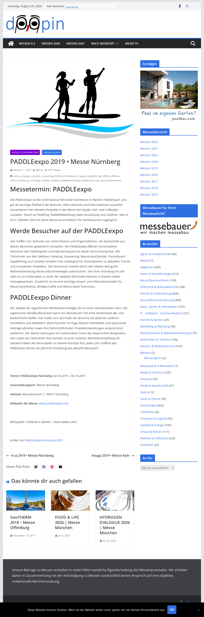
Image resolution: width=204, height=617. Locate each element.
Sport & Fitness (150, 399)
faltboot (59, 176)
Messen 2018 (149, 175)
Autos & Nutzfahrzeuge (155, 274)
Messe (39, 170)
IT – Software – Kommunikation (160, 313)
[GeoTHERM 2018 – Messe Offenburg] (25, 493)
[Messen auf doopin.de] (11, 43)
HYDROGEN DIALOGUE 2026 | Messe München (115, 524)
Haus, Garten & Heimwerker (159, 306)
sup (97, 180)
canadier (35, 176)
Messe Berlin (153, 358)
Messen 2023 (149, 148)
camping (24, 176)
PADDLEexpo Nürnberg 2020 (44, 440)
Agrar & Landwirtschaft (155, 254)
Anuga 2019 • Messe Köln (110, 455)
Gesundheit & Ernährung (157, 300)
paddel (55, 180)
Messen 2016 (149, 188)
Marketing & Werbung (155, 326)
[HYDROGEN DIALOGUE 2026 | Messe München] (115, 493)
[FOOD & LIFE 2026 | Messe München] (70, 493)
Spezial (145, 392)
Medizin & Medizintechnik (157, 346)
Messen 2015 (149, 194)
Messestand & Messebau (157, 366)
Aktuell (144, 260)
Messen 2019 (149, 168)
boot (15, 176)
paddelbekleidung (70, 180)
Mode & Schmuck (151, 372)
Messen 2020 (149, 162)
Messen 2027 (75, 43)
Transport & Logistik (153, 418)
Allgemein (147, 267)
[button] (116, 43)
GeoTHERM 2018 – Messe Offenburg (22, 522)
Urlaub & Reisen (51, 152)
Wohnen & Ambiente (154, 438)
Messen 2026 (51, 43)
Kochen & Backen (151, 320)
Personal (146, 379)
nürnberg (35, 180)
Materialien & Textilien (155, 339)
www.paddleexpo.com (54, 403)
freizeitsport (71, 176)
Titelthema (147, 412)
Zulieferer (146, 445)
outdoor (45, 180)
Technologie (148, 405)
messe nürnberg (19, 180)
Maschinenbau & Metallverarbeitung (164, 333)
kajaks (82, 176)
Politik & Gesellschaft (154, 385)
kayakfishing (94, 176)
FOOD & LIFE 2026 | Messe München (67, 522)
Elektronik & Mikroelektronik (159, 287)
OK (172, 609)
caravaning (47, 176)
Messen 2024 (149, 142)
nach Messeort (102, 43)
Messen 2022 (149, 155)
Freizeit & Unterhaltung (25, 152)
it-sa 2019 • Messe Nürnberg (32, 455)
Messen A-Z (27, 43)
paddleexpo (87, 180)
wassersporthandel (111, 180)
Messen (145, 353)
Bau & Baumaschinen (154, 280)
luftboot (106, 176)
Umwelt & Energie (152, 425)
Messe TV (131, 43)
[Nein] (199, 610)
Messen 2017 (149, 181)
